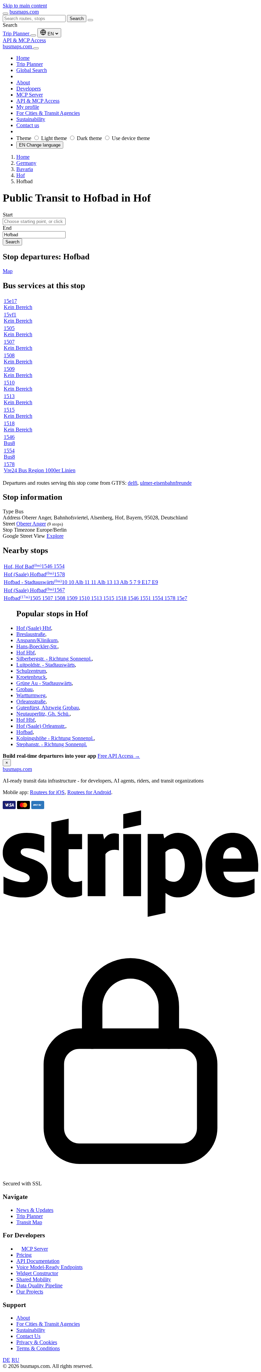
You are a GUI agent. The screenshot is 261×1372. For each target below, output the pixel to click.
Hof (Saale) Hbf (33, 628)
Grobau (24, 689)
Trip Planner (17, 33)
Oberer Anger (31, 524)
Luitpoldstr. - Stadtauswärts (45, 665)
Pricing (24, 1255)
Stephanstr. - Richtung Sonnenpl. (51, 744)
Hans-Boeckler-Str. (36, 646)
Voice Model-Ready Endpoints (49, 1267)
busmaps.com (24, 12)
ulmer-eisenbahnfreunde (166, 483)
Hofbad (24, 732)
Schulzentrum (31, 671)
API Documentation (37, 1261)
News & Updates (34, 1210)
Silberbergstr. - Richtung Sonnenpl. (54, 659)
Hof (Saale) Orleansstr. (40, 726)
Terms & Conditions (38, 1348)
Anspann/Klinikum (36, 640)
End (7, 228)
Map (8, 271)
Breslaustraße (30, 634)
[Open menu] (5, 14)
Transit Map (29, 1222)
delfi (132, 483)
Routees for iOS (47, 792)
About (23, 1318)
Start (8, 215)
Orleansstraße (31, 701)
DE (6, 1360)
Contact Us (28, 1336)
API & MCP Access (24, 40)
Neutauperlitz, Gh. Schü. (43, 714)
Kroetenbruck (31, 677)
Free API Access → (119, 756)
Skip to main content (25, 5)
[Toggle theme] (33, 35)
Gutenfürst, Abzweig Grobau (47, 707)
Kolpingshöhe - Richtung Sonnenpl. (55, 738)
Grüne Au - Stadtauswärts (44, 683)
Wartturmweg (31, 695)
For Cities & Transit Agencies (48, 1324)
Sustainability (30, 1330)
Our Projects (29, 1291)
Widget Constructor (37, 1273)
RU (15, 1360)
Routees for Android (89, 792)
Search (77, 18)
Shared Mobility (33, 1279)
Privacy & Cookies (36, 1342)
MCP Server (34, 1249)
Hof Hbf (25, 652)
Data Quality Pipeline (39, 1285)
